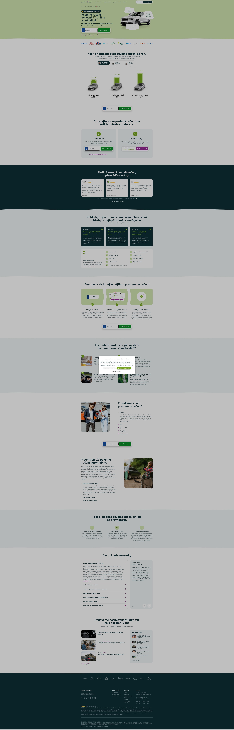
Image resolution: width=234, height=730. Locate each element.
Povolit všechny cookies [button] (123, 368)
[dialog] (117, 365)
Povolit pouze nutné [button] (109, 368)
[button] (117, 371)
